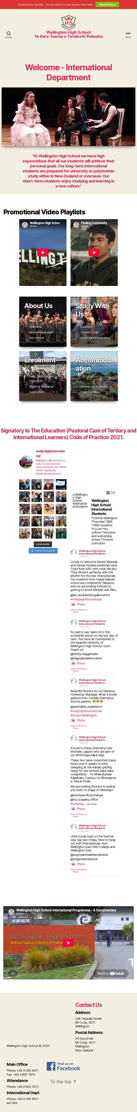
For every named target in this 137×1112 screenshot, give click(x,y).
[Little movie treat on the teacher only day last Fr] (36, 533)
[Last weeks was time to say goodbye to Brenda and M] (61, 509)
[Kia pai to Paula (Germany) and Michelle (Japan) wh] (24, 533)
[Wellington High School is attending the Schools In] (61, 484)
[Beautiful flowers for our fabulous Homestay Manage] (61, 521)
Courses (86, 326)
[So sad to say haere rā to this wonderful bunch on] (49, 521)
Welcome (35, 326)
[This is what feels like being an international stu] (36, 484)
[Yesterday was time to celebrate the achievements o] (36, 496)
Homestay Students (94, 386)
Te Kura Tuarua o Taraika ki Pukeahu (68, 36)
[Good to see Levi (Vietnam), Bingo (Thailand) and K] (49, 533)
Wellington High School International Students (92, 552)
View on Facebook (79, 610)
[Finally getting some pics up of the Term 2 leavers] (36, 521)
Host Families (90, 392)
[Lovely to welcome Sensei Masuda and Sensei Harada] (24, 521)
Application (36, 392)
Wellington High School (68, 32)
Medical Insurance (41, 386)
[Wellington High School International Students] (80, 500)
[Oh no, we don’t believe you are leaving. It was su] (49, 484)
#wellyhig (77, 804)
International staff (41, 332)
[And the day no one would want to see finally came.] (24, 496)
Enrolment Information (95, 338)
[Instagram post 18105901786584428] (49, 509)
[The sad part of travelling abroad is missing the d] (61, 496)
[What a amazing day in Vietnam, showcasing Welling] (24, 509)
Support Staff (90, 332)
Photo (81, 604)
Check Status (107, 4)
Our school (36, 338)
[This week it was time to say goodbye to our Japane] (36, 509)
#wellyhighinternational (86, 599)
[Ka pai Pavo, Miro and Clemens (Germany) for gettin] (61, 533)
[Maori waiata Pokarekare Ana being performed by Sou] (49, 496)
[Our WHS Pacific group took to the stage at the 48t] (24, 484)
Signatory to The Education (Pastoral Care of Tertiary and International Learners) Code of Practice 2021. (68, 433)
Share (76, 612)
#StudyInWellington (84, 715)
